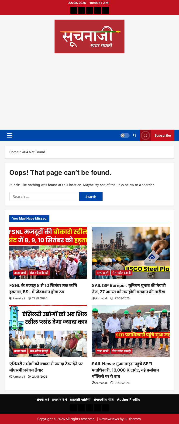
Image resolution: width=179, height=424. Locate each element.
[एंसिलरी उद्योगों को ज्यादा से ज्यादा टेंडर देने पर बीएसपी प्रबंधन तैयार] (48, 331)
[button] (10, 135)
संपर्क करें (43, 399)
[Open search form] (134, 135)
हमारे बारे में (59, 399)
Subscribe (163, 135)
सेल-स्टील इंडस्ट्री (39, 273)
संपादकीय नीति (104, 399)
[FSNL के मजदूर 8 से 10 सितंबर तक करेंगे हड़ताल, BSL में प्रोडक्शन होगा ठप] (48, 253)
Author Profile (128, 399)
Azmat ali (19, 298)
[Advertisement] (89, 90)
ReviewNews (109, 419)
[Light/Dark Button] (125, 135)
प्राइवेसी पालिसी (80, 399)
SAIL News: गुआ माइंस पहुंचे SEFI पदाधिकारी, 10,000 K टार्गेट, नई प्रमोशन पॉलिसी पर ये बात (125, 370)
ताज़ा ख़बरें (20, 273)
